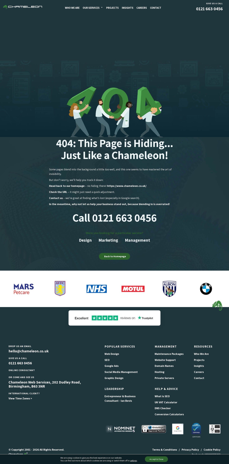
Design (85, 240)
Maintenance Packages (169, 354)
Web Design (112, 354)
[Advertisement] (114, 37)
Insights (127, 7)
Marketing (108, 240)
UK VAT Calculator (166, 402)
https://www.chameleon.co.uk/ (126, 186)
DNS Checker (163, 408)
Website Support (165, 360)
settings (133, 460)
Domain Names (164, 366)
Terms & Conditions (164, 449)
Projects (112, 7)
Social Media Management (121, 372)
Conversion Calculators (169, 414)
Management (137, 240)
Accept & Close (156, 459)
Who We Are (72, 7)
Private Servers (164, 378)
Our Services (91, 7)
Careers (141, 7)
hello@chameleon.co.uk (29, 350)
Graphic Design (114, 378)
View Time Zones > (20, 398)
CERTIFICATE (196, 437)
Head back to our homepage (67, 186)
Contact (155, 7)
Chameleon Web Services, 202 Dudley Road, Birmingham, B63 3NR (45, 384)
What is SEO (162, 396)
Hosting (159, 372)
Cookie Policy (212, 449)
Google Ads (112, 366)
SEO (107, 360)
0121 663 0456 (209, 9)
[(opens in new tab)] (114, 317)
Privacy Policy (190, 449)
